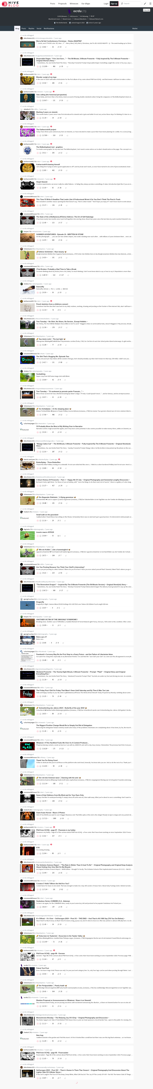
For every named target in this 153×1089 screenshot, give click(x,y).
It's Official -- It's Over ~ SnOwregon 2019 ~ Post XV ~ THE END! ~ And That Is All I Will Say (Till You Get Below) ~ (80, 918)
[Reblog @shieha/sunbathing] (65, 380)
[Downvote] (40, 47)
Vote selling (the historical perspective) (51, 95)
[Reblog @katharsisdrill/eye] (65, 853)
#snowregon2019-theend (44, 916)
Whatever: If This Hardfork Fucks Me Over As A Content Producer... (62, 743)
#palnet (34, 965)
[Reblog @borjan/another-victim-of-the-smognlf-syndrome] (65, 625)
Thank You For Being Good (47, 760)
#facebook (42, 651)
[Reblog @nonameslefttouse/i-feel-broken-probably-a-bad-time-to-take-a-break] (68, 275)
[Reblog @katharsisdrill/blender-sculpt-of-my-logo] (67, 83)
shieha (26, 284)
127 (62, 275)
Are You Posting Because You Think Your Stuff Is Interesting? (60, 567)
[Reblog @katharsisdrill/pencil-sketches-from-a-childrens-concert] (65, 310)
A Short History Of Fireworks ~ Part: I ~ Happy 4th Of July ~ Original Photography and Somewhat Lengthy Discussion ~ (83, 480)
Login (106, 3)
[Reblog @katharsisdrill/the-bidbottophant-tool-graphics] (67, 153)
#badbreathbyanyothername (45, 582)
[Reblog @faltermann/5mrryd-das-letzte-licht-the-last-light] (66, 345)
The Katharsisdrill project (46, 129)
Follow (147, 10)
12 (61, 153)
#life (36, 109)
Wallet (135, 28)
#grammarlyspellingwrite (44, 669)
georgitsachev (29, 599)
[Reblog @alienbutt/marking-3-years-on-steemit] (66, 118)
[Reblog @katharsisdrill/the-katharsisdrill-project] (68, 135)
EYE (38, 848)
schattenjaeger (29, 423)
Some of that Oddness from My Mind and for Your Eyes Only (60, 795)
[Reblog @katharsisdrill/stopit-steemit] (66, 188)
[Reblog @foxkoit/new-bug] (66, 1041)
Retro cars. (40, 639)
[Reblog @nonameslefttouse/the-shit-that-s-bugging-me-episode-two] (67, 362)
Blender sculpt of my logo (46, 77)
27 (62, 590)
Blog (17, 28)
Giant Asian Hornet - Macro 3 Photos (50, 813)
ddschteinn (28, 38)
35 (62, 135)
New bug (39, 1035)
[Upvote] (38, 47)
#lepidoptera (40, 249)
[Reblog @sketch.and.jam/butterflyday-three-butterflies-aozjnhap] (66, 468)
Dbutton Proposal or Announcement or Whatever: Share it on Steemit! (63, 1000)
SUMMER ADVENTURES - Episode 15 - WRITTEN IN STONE (59, 234)
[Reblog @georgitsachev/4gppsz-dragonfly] (64, 608)
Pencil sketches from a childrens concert (52, 304)
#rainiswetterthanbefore (44, 862)
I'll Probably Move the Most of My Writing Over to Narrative (59, 426)
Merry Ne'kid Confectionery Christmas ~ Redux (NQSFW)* (59, 41)
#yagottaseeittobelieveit (44, 56)
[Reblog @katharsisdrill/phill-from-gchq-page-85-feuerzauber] (66, 1058)
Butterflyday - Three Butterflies (48, 462)
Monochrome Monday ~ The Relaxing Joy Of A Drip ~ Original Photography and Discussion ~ (72, 1018)
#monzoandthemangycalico (45, 441)
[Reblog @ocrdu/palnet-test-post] (65, 974)
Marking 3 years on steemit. (47, 112)
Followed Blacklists (80, 19)
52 (61, 801)
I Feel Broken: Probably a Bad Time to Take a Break (56, 269)
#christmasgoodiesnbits (44, 38)
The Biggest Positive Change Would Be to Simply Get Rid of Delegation (64, 725)
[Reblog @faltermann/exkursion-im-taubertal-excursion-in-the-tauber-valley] (67, 942)
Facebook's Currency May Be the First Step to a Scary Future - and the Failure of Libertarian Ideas (74, 654)
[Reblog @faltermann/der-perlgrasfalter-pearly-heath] (67, 991)
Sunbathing (40, 374)
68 (61, 362)
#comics (40, 827)
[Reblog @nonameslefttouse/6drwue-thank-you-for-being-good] (67, 766)
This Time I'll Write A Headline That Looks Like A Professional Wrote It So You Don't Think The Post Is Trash (78, 199)
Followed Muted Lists (96, 19)
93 (61, 573)
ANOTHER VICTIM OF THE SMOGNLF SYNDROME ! (57, 619)
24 (61, 485)
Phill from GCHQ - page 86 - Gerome (50, 953)
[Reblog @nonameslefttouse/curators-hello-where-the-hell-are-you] (68, 889)
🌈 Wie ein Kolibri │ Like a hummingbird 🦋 (53, 550)
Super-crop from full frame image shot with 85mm (53, 376)
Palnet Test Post (42, 968)
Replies (31, 28)
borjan (26, 231)
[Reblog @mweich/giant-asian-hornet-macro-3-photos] (68, 818)
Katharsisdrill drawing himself (48, 164)
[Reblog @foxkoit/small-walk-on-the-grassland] (65, 520)
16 (61, 83)
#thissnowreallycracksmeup (45, 1067)
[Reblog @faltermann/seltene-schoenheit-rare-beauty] (67, 257)
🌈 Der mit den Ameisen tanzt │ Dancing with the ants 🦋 (58, 778)
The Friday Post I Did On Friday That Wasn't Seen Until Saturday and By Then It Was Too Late (72, 690)
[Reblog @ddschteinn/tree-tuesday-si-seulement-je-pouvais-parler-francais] (66, 397)
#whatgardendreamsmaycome (46, 1015)
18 (62, 66)
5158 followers (62, 16)
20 (60, 397)
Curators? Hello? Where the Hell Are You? (52, 884)
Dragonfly (40, 602)
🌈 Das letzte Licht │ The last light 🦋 (51, 339)
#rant (42, 354)
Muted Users (67, 19)
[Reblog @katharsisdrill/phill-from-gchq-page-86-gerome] (65, 959)
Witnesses (74, 3)
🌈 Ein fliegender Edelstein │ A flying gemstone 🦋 (56, 497)
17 (61, 327)
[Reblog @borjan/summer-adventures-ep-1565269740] (67, 240)
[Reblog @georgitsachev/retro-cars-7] (63, 643)
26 (60, 188)
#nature (35, 512)
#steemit (41, 179)
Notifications (49, 28)
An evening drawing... (43, 850)
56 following (84, 16)
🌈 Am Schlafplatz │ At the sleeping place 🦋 (53, 409)
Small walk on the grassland (47, 515)
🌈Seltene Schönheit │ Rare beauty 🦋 (51, 252)
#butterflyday (43, 459)
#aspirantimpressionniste (44, 389)
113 (62, 749)
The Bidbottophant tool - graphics (49, 147)
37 (61, 223)
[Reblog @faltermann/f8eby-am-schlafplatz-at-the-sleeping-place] (67, 415)
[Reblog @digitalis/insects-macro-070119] (65, 536)
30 (61, 907)
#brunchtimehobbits (43, 319)
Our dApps (85, 3)
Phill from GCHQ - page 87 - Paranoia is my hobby (55, 830)
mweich (26, 810)
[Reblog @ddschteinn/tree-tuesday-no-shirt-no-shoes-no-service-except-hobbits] (67, 327)
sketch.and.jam (29, 459)
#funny (43, 757)
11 (61, 257)
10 (61, 170)
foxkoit (26, 512)
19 (60, 47)
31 (60, 731)
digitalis (27, 529)
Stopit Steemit (41, 182)
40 (61, 766)
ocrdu (24, 35)
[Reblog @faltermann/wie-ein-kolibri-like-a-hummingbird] (66, 555)
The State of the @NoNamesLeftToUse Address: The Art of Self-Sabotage (64, 217)
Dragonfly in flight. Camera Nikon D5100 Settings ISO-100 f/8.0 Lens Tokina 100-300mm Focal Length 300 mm (72, 604)
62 (62, 889)
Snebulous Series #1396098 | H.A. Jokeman (53, 901)
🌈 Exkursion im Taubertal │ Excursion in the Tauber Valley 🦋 (60, 936)
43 (61, 205)
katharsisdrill (28, 74)
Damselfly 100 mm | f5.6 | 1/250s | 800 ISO (52, 289)
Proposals (62, 3)
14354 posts (74, 16)
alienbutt (27, 109)
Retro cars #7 (41, 637)
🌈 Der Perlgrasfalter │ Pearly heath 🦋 (51, 986)
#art (39, 74)
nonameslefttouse (30, 197)
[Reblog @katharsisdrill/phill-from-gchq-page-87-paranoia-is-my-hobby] (66, 836)
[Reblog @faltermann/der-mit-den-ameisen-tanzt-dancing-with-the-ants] (68, 783)
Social (39, 28)
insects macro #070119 (45, 532)
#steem (40, 92)
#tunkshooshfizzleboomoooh (46, 477)
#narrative (42, 423)
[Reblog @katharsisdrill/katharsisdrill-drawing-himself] (67, 170)
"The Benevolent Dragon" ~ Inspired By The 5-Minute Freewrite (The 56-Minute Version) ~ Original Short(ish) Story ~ (81, 585)
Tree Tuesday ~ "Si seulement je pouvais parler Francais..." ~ (60, 391)
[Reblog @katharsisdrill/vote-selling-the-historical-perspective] (68, 100)
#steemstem (37, 231)
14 (60, 432)
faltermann (28, 249)
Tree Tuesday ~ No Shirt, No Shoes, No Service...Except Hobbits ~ (62, 321)
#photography (37, 284)
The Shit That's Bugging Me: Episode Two (52, 356)
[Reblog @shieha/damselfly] (66, 292)
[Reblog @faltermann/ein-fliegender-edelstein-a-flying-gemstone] (67, 503)
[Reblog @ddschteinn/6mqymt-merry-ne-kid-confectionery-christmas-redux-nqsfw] (66, 47)
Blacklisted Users (54, 19)
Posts (52, 3)
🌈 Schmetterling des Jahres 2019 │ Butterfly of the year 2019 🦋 (61, 708)
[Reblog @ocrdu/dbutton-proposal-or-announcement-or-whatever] (66, 1006)
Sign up (114, 3)
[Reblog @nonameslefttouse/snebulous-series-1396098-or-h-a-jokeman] (67, 907)
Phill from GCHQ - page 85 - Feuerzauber (52, 1053)
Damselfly (40, 287)
